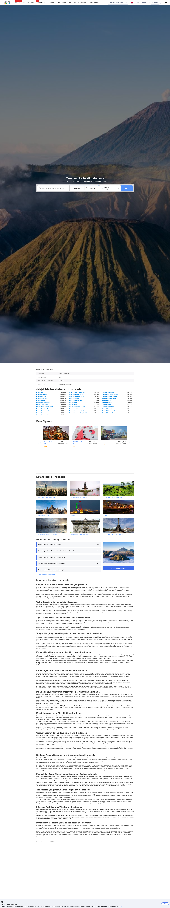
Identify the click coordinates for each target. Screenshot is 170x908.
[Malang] (86, 525)
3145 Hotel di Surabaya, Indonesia (80, 516)
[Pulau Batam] (52, 525)
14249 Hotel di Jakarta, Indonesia (46, 497)
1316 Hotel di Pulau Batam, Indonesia (47, 534)
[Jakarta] (52, 488)
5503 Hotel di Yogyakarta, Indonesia (47, 516)
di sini (120, 906)
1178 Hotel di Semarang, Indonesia (114, 534)
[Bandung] (119, 488)
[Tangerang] (119, 507)
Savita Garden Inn (107, 442)
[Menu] (166, 2)
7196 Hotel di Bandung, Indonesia (113, 497)
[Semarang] (119, 525)
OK (165, 903)
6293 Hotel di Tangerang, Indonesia (114, 516)
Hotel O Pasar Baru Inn (78, 443)
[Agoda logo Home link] (7, 2)
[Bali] (86, 488)
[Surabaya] (86, 507)
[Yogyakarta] (52, 507)
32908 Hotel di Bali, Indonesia (79, 497)
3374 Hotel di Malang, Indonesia (79, 534)
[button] (132, 2)
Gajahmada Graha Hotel (49, 443)
